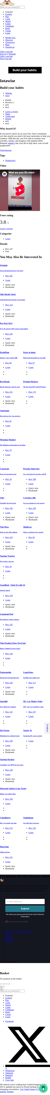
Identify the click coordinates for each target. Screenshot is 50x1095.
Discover (9, 40)
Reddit (8, 1078)
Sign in (3, 54)
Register (12, 54)
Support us (9, 47)
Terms (8, 936)
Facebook (9, 1021)
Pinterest (9, 1075)
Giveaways (10, 42)
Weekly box (10, 38)
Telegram (9, 1073)
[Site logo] (20, 5)
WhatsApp (9, 1071)
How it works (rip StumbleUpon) (19, 931)
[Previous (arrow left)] (1, 986)
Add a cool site (6, 51)
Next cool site (6, 59)
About (8, 934)
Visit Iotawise (5, 150)
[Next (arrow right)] (4, 986)
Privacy (8, 939)
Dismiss (10, 1092)
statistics (11, 143)
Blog (7, 45)
